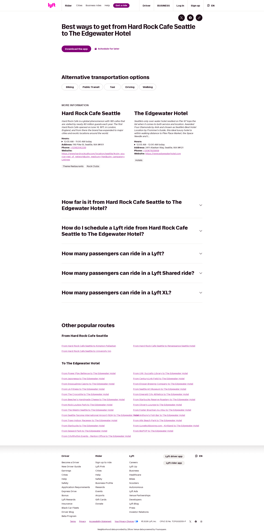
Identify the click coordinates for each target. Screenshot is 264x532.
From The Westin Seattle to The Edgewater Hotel (88, 410)
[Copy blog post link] (199, 17)
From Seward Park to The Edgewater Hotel (84, 431)
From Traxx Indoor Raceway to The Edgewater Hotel (89, 420)
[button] (132, 205)
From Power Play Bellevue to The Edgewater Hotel (89, 373)
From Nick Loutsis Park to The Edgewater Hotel (87, 404)
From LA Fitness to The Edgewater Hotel (83, 389)
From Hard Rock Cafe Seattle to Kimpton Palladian (89, 345)
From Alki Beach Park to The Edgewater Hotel (157, 420)
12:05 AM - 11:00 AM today (78, 141)
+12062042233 (78, 147)
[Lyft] (51, 5)
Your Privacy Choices (124, 521)
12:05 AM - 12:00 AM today (151, 144)
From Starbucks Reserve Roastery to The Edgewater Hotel (164, 399)
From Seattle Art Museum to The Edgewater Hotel (159, 389)
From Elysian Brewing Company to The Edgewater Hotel (163, 383)
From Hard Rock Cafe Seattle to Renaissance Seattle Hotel (164, 345)
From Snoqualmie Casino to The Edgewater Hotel (88, 383)
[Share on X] (181, 17)
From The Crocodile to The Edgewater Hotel (85, 394)
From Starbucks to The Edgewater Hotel (83, 425)
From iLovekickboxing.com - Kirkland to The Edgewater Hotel (166, 425)
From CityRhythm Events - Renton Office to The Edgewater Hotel (96, 436)
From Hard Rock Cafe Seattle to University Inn (86, 351)
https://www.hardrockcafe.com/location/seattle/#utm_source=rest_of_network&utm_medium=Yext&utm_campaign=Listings (93, 156)
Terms (73, 521)
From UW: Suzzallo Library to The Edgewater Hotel (160, 373)
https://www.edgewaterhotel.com (163, 153)
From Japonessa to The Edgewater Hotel (83, 378)
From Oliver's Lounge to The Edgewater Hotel (157, 404)
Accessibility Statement (100, 521)
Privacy (82, 521)
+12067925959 (151, 150)
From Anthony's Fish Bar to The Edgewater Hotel (159, 415)
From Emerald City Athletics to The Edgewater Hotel (161, 394)
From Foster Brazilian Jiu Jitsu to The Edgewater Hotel (162, 410)
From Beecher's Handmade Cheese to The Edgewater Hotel (93, 399)
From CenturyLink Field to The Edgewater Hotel (159, 378)
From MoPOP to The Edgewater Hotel (153, 431)
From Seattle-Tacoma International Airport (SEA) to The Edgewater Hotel (100, 415)
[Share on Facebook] (190, 17)
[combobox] (211, 5)
